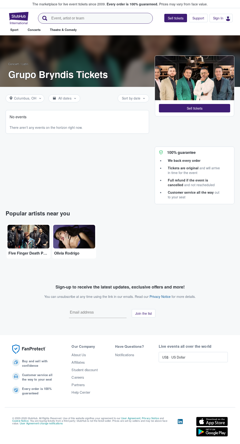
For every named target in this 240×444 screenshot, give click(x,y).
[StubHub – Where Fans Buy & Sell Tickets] (19, 18)
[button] (194, 108)
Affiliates (78, 362)
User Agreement (130, 418)
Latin (25, 64)
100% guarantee (181, 152)
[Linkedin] (180, 428)
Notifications (124, 355)
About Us (78, 355)
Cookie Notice (20, 420)
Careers (77, 377)
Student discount (84, 370)
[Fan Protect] (29, 349)
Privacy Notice (160, 296)
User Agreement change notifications (41, 423)
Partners (78, 385)
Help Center (80, 392)
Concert (13, 64)
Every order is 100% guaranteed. (132, 4)
